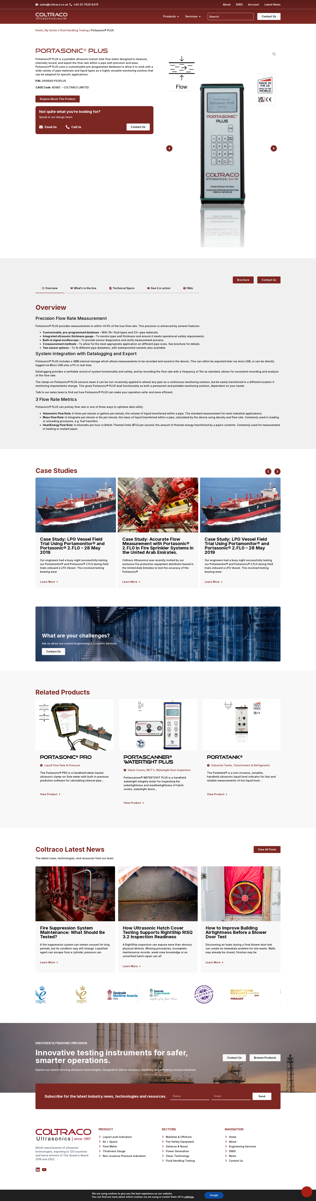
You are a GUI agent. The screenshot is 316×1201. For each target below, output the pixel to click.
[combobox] (231, 16)
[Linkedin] (37, 1169)
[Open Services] (199, 16)
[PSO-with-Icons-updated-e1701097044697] (221, 148)
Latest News (272, 4)
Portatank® (225, 757)
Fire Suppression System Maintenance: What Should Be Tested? (72, 932)
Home (39, 30)
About (226, 4)
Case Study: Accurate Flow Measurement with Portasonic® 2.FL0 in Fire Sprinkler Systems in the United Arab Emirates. (158, 545)
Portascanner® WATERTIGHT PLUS (148, 759)
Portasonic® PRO (66, 757)
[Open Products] (178, 16)
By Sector (51, 30)
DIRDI (239, 4)
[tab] (49, 288)
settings (189, 1197)
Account (253, 4)
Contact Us (53, 651)
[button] (169, 148)
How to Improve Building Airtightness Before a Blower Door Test (236, 932)
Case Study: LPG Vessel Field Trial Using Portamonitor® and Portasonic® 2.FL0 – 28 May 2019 (72, 545)
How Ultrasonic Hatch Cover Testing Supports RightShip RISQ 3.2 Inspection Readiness (158, 932)
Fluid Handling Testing (74, 30)
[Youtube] (44, 1169)
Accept (214, 1195)
